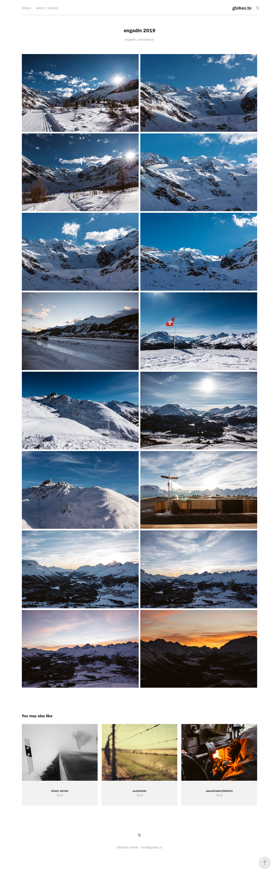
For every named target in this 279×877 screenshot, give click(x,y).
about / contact (47, 8)
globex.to (241, 8)
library (26, 8)
